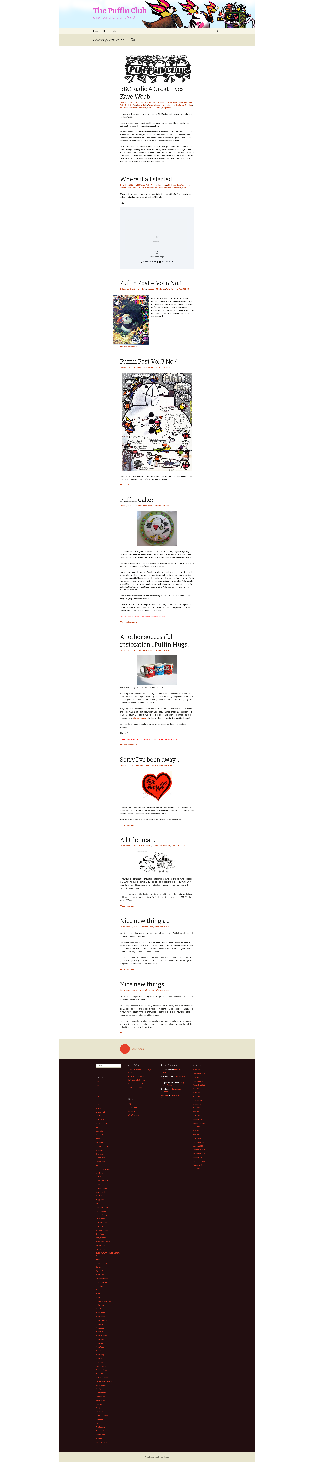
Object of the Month (103, 1263)
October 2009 (198, 1119)
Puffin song (100, 1354)
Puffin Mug (165, 650)
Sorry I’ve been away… (149, 759)
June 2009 (197, 1127)
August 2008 (197, 1165)
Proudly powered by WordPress (157, 1457)
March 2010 (197, 1115)
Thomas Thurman (102, 1415)
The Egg (99, 1408)
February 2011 (198, 1096)
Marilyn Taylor (101, 1238)
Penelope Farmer (102, 1278)
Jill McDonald (172, 185)
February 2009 (198, 1142)
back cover (100, 1120)
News (98, 1259)
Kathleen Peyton (102, 1230)
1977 (97, 1100)
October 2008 (198, 1157)
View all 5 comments (129, 346)
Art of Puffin (145, 185)
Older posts (133, 1048)
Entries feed (132, 1107)
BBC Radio (144, 102)
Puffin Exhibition (169, 765)
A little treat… (138, 840)
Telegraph (99, 1404)
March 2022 (197, 1070)
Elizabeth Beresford (103, 1169)
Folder (98, 1184)
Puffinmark (99, 1358)
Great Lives (180, 105)
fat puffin (171, 105)
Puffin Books (188, 102)
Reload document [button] (149, 262)
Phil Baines (100, 1286)
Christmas (99, 1150)
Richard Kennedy (102, 1377)
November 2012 (199, 1085)
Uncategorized (101, 1427)
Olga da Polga (101, 1271)
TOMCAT (186, 289)
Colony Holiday (101, 1158)
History (115, 31)
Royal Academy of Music (104, 1381)
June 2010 (197, 1104)
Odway (151, 927)
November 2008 (199, 1153)
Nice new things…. (144, 920)
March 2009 (197, 1138)
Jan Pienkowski (101, 1211)
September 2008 (199, 1161)
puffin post (151, 107)
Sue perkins (166, 107)
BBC (138, 102)
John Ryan (99, 1226)
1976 (97, 1097)
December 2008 (199, 1150)
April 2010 (196, 1112)
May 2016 (196, 1077)
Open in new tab (167, 262)
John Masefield (101, 1222)
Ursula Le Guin (101, 1431)
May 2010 (196, 1108)
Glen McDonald (101, 1196)
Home (95, 31)
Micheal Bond (100, 1249)
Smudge (99, 1389)
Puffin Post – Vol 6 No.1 (151, 283)
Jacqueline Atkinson (103, 1207)
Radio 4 (158, 107)
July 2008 (196, 1169)
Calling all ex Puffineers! (136, 1080)
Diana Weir (164, 1095)
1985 (97, 1104)
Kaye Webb (174, 102)
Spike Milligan (101, 1396)
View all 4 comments (129, 485)
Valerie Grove (101, 1434)
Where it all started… (148, 179)
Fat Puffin (152, 102)
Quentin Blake (142, 105)
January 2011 (198, 1100)
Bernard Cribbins (102, 1135)
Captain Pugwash (102, 1146)
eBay (97, 1165)
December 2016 (199, 1073)
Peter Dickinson (101, 1282)
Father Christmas (102, 1180)
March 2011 (197, 1092)
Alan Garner (100, 1108)
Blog (105, 31)
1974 (142, 846)
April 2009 (196, 1134)
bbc (166, 105)
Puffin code (100, 1328)
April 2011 (196, 1089)
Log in (130, 1103)
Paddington (100, 1274)
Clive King (99, 1154)
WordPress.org (133, 1115)
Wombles (99, 1438)
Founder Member (163, 102)
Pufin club (99, 1362)
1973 (97, 1089)
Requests (99, 1374)
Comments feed (134, 1111)
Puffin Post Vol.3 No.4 (149, 361)
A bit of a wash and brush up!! (138, 1084)
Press (98, 1294)
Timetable (99, 1419)
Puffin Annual (100, 1305)
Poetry (98, 1290)
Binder (98, 1139)
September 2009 (199, 1123)
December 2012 (199, 1081)
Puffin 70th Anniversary (104, 1301)
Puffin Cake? (137, 499)
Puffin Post (132, 105)
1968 (97, 1085)
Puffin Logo (100, 1339)
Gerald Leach (100, 1192)
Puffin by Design (101, 1320)
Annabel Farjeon (101, 1112)
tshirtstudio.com (139, 718)
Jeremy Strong (101, 1215)
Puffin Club (124, 105)
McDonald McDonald (103, 1241)
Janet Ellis (188, 105)
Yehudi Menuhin (101, 1442)
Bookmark (99, 1142)
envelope (99, 1173)
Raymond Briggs (154, 105)
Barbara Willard (101, 1123)
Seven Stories (101, 1385)
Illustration (162, 185)
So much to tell (101, 1393)
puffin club (142, 107)
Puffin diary (100, 1332)
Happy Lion (100, 1200)
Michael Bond (100, 1245)
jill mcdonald (149, 187)
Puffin (181, 102)
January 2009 (198, 1146)
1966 (139, 185)
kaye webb (124, 107)
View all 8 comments (129, 622)
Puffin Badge (100, 1313)
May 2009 (196, 1131)
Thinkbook (99, 1412)
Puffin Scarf (100, 1351)
